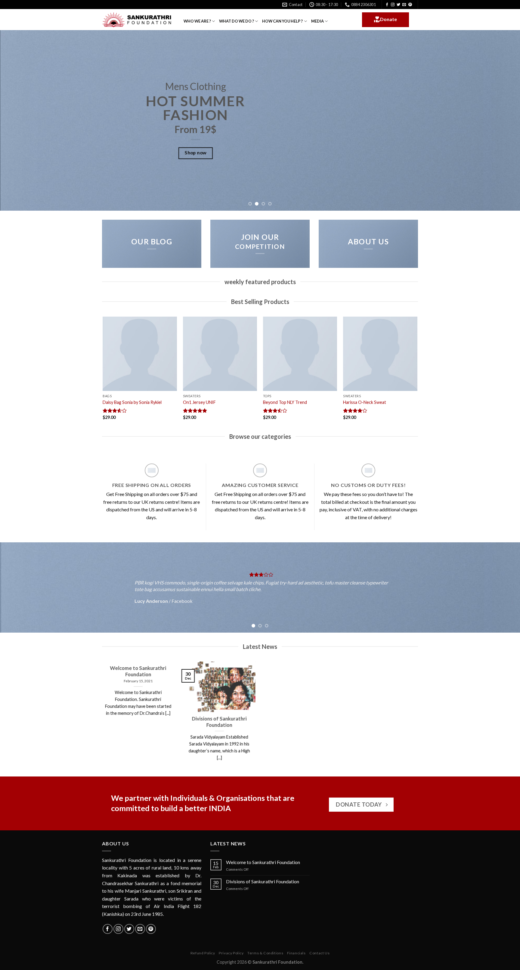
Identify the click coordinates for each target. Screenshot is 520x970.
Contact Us (319, 953)
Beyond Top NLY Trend (285, 402)
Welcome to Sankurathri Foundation (263, 862)
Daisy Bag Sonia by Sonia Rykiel (132, 402)
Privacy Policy (231, 953)
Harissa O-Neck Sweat (364, 402)
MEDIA (317, 21)
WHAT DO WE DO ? (236, 21)
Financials (296, 953)
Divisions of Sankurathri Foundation (262, 881)
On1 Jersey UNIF (199, 402)
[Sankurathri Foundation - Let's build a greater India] (138, 20)
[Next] (502, 120)
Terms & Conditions (265, 953)
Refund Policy (202, 953)
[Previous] (18, 120)
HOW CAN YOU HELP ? (282, 21)
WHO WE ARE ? (197, 21)
